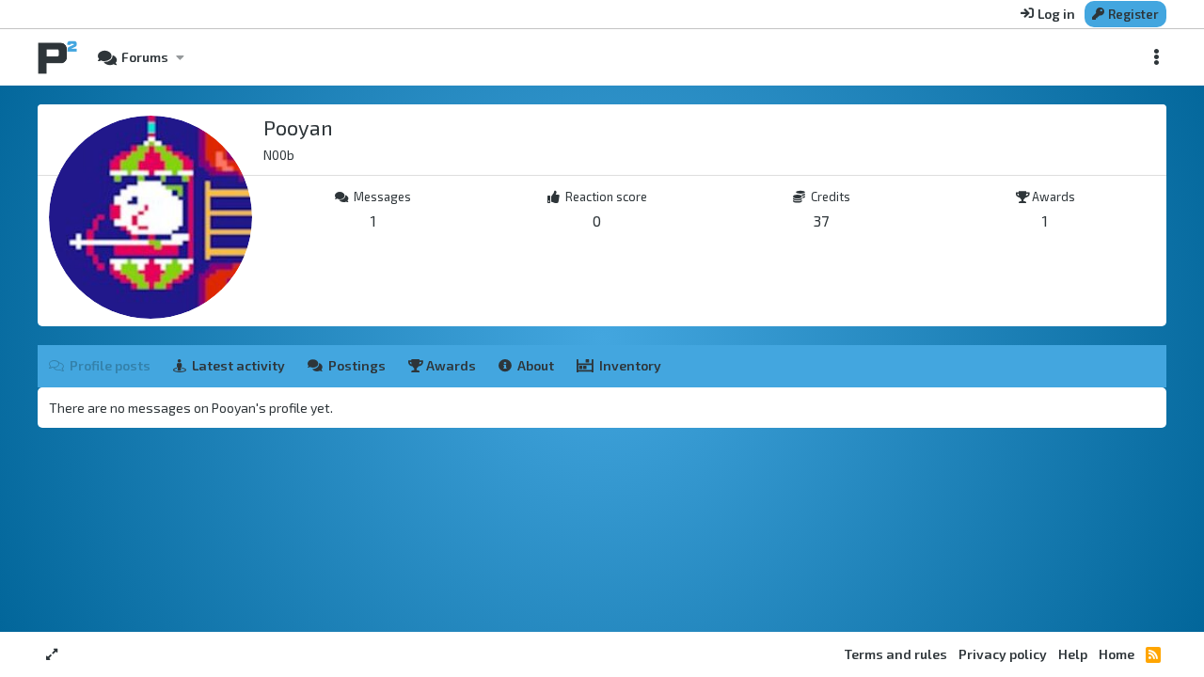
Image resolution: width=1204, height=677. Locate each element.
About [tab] (535, 365)
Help (1072, 654)
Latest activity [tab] (238, 365)
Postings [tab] (357, 365)
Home (1116, 654)
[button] (179, 57)
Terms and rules (896, 654)
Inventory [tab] (630, 365)
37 (821, 220)
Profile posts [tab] (110, 365)
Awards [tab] (449, 365)
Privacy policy (1002, 654)
